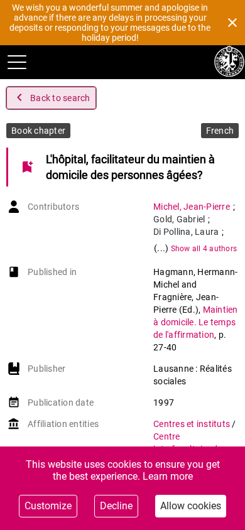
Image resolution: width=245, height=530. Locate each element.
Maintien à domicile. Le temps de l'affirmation (195, 322)
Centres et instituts (192, 424)
